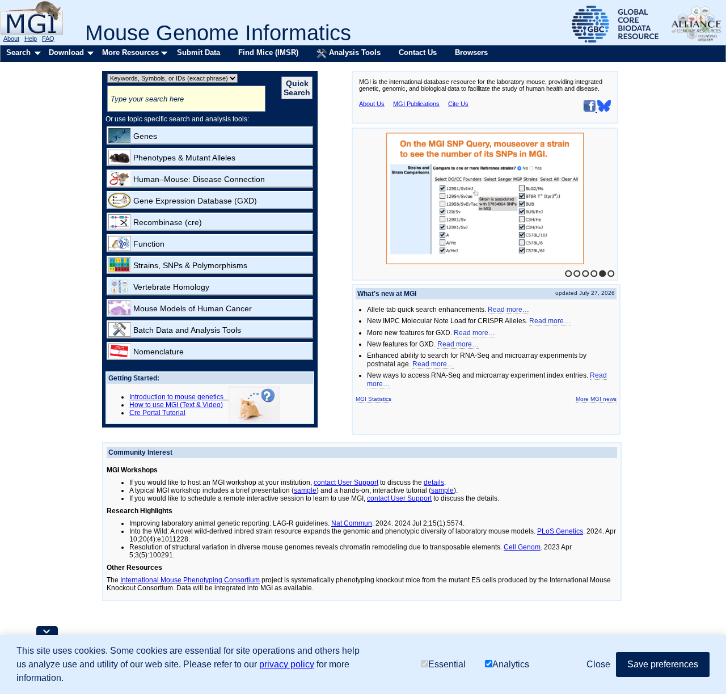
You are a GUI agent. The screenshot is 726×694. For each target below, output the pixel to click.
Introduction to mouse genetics (179, 397)
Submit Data (198, 52)
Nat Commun (351, 523)
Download (66, 52)
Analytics (510, 664)
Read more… (508, 310)
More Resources (130, 52)
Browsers (471, 52)
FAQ (48, 38)
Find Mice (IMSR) (268, 52)
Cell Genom (522, 547)
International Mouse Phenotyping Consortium (190, 580)
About (11, 38)
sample (305, 490)
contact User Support (346, 482)
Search (18, 52)
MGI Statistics (373, 399)
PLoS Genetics (560, 531)
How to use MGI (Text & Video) (176, 405)
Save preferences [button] (662, 664)
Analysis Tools (354, 52)
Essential (447, 664)
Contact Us (418, 52)
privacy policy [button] (286, 664)
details (434, 482)
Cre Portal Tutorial (157, 413)
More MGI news (596, 399)
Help (30, 38)
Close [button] (598, 664)
